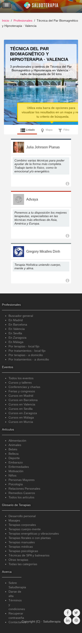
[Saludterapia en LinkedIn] (68, 620)
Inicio (5, 20)
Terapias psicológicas (23, 551)
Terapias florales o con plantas (30, 538)
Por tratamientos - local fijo (27, 350)
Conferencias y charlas (24, 387)
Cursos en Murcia (21, 422)
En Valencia (17, 329)
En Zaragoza (17, 337)
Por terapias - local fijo (24, 346)
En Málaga (16, 342)
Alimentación (17, 440)
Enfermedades (19, 466)
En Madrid (16, 320)
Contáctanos (17, 622)
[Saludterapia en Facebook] (68, 613)
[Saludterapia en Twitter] (76, 613)
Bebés (13, 449)
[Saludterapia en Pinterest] (76, 620)
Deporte (14, 458)
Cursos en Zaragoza (23, 413)
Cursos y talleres (20, 382)
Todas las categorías (23, 564)
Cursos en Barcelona (23, 400)
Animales (15, 445)
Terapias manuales (22, 542)
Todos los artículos (21, 497)
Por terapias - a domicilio (26, 355)
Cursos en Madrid (21, 395)
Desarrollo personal (22, 516)
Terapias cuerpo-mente (25, 529)
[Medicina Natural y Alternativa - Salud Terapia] (41, 6)
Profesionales (23, 20)
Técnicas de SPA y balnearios (29, 555)
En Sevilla (15, 333)
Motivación (16, 471)
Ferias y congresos (22, 391)
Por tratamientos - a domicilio (29, 359)
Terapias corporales (22, 525)
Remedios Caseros (22, 493)
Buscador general (21, 315)
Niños (12, 475)
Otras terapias (18, 559)
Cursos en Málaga (21, 417)
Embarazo (16, 462)
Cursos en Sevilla (21, 408)
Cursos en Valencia (22, 404)
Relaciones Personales (24, 488)
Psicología (16, 484)
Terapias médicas (21, 546)
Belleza (14, 453)
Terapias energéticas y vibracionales (34, 533)
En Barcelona (18, 324)
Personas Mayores (22, 480)
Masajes (14, 520)
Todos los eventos (21, 378)
